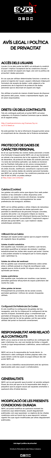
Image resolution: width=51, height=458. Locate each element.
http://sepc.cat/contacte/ (13, 178)
